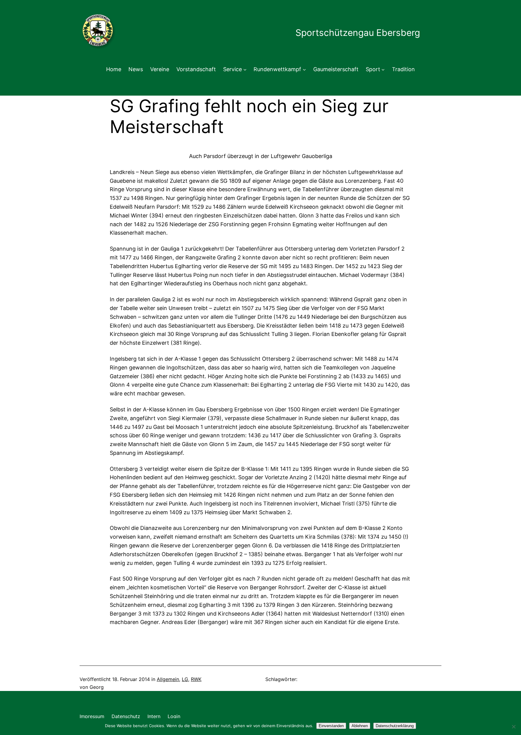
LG (185, 679)
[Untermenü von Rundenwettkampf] (304, 69)
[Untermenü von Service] (245, 69)
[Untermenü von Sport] (383, 69)
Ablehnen (360, 726)
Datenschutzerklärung (395, 726)
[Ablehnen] (513, 727)
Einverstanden (331, 726)
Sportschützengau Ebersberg (357, 32)
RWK (196, 679)
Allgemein (168, 679)
